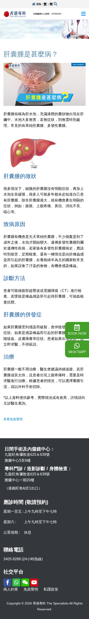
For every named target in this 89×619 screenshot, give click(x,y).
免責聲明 (31, 589)
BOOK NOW (77, 333)
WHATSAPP (77, 352)
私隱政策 (51, 589)
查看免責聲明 (13, 419)
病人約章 (10, 589)
